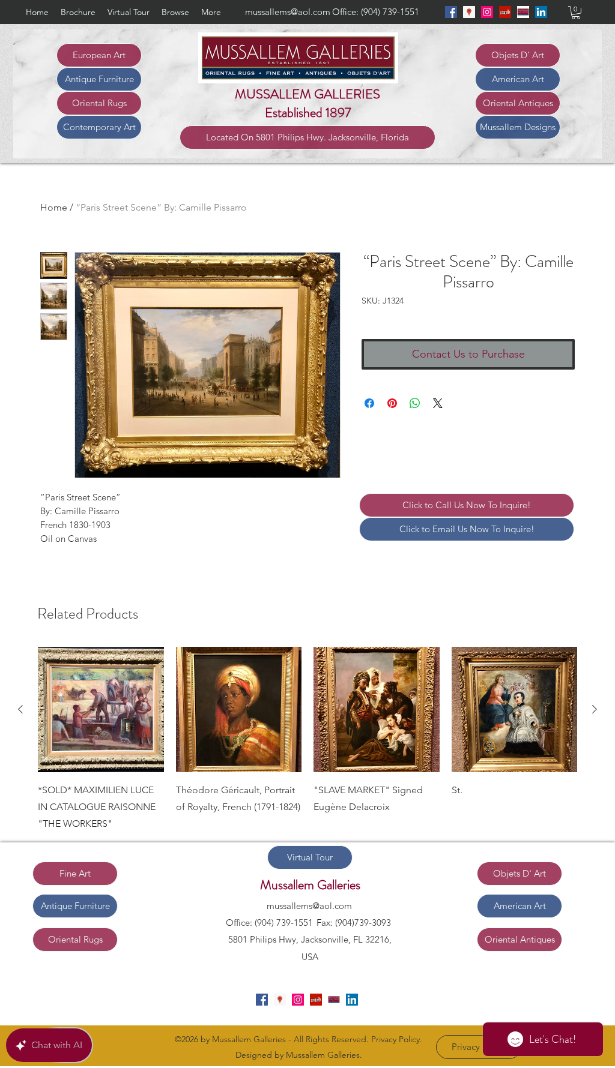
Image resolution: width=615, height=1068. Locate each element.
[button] (576, 12)
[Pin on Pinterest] (392, 403)
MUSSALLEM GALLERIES (307, 94)
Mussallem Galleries (310, 884)
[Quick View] (101, 710)
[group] (307, 739)
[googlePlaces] (469, 12)
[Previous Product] (20, 709)
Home (53, 207)
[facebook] (451, 12)
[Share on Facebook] (369, 403)
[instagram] (487, 12)
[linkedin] (541, 12)
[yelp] (505, 12)
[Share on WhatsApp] (415, 403)
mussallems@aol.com (287, 11)
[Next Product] (594, 709)
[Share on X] (438, 403)
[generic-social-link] (523, 12)
